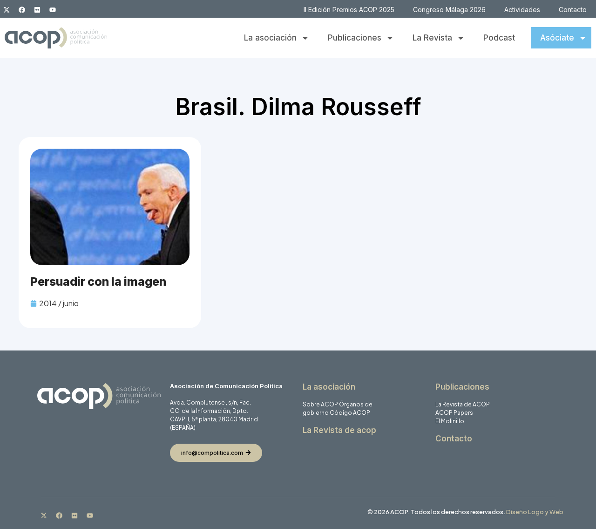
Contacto (573, 10)
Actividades (522, 10)
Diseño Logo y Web (534, 511)
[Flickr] (37, 9)
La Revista (432, 37)
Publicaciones (354, 37)
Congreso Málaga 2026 (449, 10)
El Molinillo (449, 421)
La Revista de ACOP (462, 404)
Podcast (499, 37)
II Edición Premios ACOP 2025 (349, 10)
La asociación (270, 37)
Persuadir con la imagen (98, 282)
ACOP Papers (454, 412)
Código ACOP (350, 412)
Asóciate (557, 37)
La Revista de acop (339, 430)
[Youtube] (52, 9)
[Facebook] (21, 9)
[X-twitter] (6, 9)
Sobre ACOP (320, 404)
